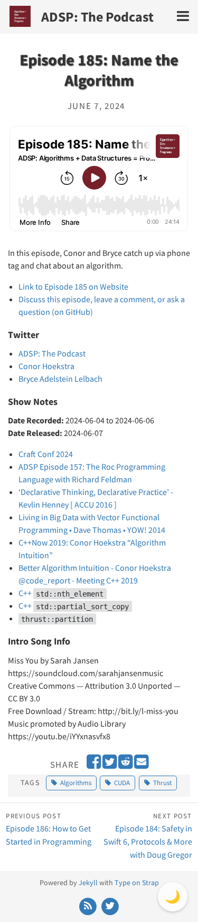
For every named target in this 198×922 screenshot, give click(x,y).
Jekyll (88, 882)
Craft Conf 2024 (45, 454)
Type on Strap (137, 882)
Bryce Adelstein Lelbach (60, 378)
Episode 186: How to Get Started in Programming (48, 829)
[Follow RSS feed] (89, 905)
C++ (60, 593)
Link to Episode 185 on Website (73, 286)
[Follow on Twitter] (110, 905)
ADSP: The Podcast (97, 16)
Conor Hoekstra (46, 366)
